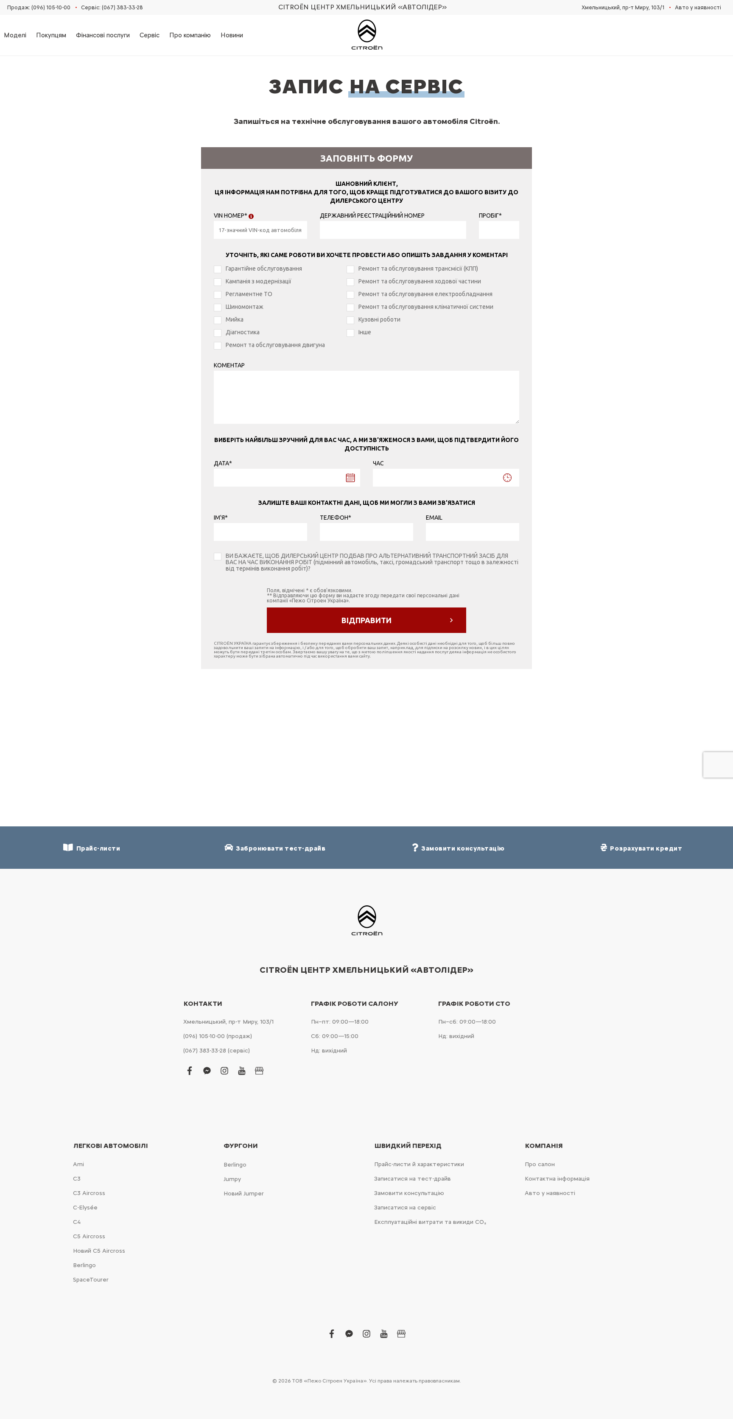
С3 (77, 1178)
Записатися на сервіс (405, 1207)
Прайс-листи (96, 848)
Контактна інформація (557, 1178)
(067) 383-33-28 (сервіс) (216, 1050)
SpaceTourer (91, 1279)
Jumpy (232, 1179)
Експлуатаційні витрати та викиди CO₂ (430, 1222)
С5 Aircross (89, 1236)
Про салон (540, 1164)
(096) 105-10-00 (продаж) (217, 1036)
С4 (77, 1222)
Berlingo (84, 1265)
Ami (78, 1164)
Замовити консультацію (409, 1193)
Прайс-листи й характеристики (419, 1164)
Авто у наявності (698, 7)
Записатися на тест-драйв (412, 1178)
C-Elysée (85, 1207)
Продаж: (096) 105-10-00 (38, 7)
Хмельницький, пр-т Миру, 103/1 (623, 7)
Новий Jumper (244, 1193)
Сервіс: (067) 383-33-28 (112, 7)
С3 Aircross (89, 1193)
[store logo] (366, 35)
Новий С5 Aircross (99, 1250)
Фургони (241, 1146)
